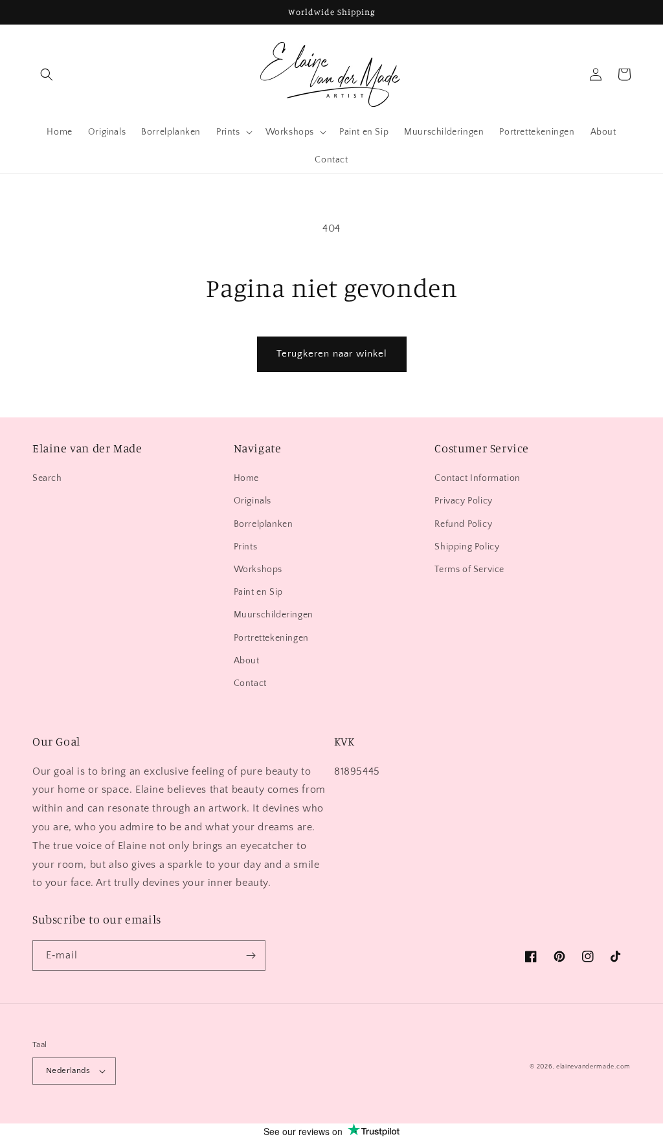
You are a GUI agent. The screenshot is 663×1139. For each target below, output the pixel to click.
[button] (46, 74)
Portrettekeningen (271, 638)
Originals (252, 501)
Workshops (258, 569)
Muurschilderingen (273, 615)
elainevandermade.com (593, 1066)
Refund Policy (463, 524)
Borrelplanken (263, 524)
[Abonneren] (250, 955)
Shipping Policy (466, 547)
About (247, 661)
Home (246, 478)
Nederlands (68, 1070)
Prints (246, 547)
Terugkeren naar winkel (331, 353)
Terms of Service (469, 569)
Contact (250, 683)
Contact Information (477, 478)
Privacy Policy (463, 501)
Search (47, 478)
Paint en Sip (258, 592)
